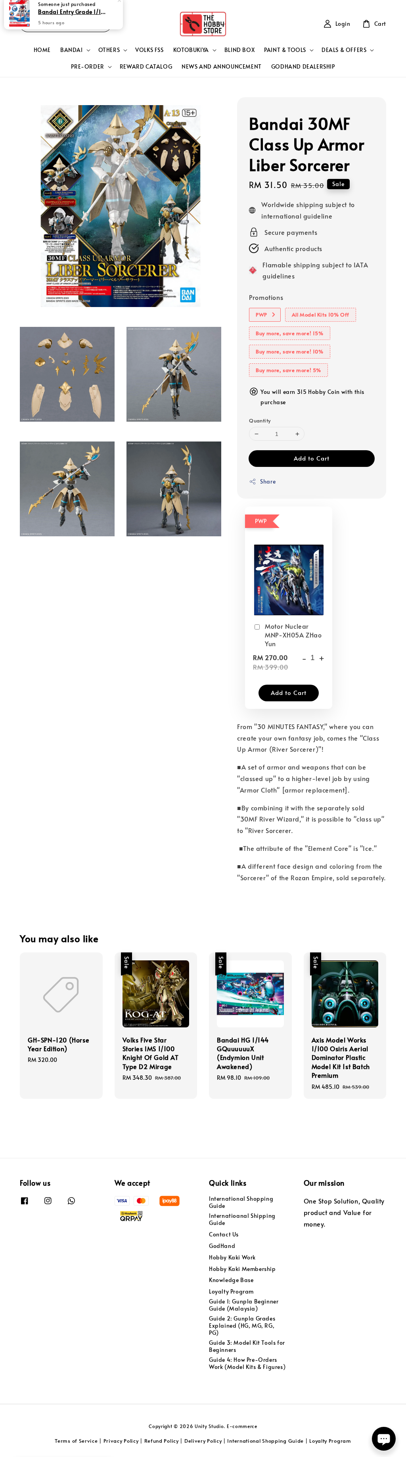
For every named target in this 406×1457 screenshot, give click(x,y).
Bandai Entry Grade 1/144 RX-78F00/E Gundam (73, 19)
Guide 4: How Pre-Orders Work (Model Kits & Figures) (247, 1363)
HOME (42, 50)
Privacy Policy (121, 1440)
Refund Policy (161, 1440)
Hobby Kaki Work (232, 1257)
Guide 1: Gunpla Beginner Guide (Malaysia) (243, 1305)
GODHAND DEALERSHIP (303, 66)
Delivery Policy (203, 1440)
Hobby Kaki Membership (242, 1269)
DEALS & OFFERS (344, 50)
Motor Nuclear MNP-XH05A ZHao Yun (293, 635)
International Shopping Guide (241, 1202)
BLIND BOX (239, 50)
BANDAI (71, 50)
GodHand (222, 1246)
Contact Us (224, 1234)
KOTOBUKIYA (191, 50)
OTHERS (109, 50)
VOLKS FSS (149, 50)
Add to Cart (311, 458)
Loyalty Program (231, 1291)
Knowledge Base (231, 1280)
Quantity (259, 420)
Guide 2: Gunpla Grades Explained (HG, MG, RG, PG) (242, 1325)
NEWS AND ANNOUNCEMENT (222, 66)
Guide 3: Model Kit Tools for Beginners (247, 1346)
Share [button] (268, 481)
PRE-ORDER (87, 66)
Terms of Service (76, 1440)
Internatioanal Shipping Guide (242, 1219)
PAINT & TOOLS (285, 50)
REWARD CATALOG (146, 66)
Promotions (266, 297)
